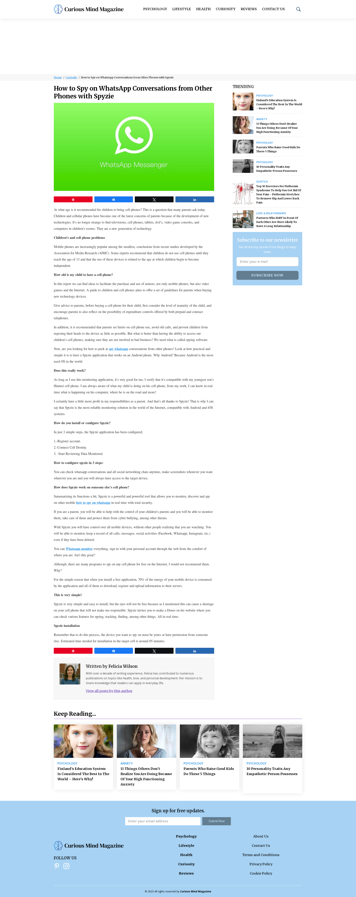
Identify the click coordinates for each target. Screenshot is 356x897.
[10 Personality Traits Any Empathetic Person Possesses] (243, 166)
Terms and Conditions (260, 855)
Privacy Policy (261, 864)
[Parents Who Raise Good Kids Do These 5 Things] (243, 146)
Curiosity (225, 9)
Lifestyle (181, 9)
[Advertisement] (178, 46)
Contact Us (273, 9)
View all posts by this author (109, 691)
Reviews (249, 9)
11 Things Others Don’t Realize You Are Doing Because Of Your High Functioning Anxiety (277, 128)
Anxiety (261, 119)
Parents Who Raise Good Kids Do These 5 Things (278, 149)
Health (203, 9)
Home (58, 77)
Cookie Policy (261, 873)
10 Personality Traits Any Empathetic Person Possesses (276, 169)
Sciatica (262, 181)
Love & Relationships (271, 213)
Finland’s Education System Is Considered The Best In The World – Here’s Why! (279, 104)
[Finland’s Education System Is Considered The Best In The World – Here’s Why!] (243, 101)
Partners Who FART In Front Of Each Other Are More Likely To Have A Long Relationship (277, 222)
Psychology (155, 9)
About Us (260, 836)
